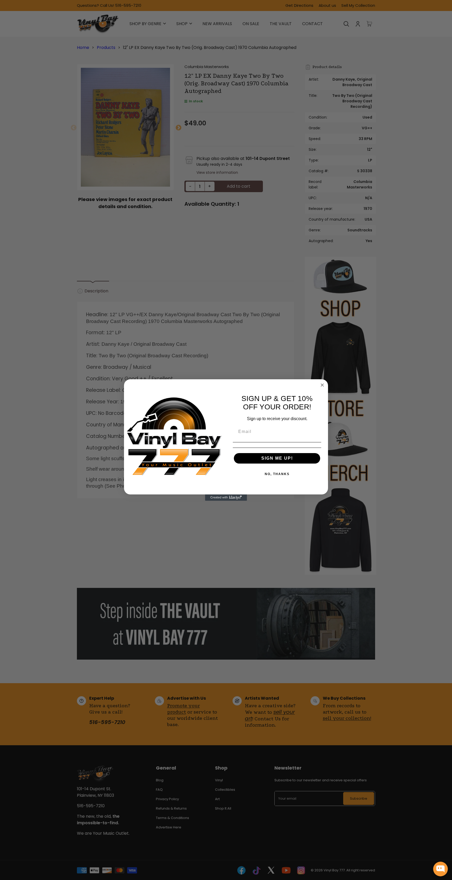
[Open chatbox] (440, 869)
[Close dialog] (322, 385)
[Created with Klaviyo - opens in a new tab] (226, 497)
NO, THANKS (277, 474)
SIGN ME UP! (277, 458)
